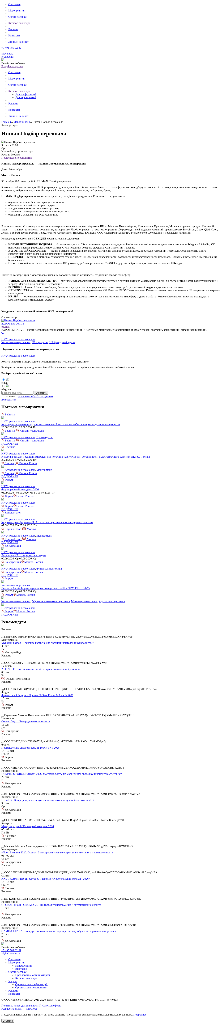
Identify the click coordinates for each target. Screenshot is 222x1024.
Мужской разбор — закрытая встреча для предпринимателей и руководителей (47, 642)
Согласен (8, 1020)
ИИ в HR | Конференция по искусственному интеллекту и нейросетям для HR (47, 800)
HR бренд (55, 342)
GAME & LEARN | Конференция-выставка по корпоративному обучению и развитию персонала (58, 931)
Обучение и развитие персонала (51, 601)
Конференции (23, 965)
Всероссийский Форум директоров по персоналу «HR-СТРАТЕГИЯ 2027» (45, 588)
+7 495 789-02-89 (11, 47)
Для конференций (25, 94)
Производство (44, 437)
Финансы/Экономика (49, 568)
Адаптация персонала (112, 601)
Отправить (41, 392)
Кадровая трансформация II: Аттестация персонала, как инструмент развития (47, 522)
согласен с (29, 396)
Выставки (21, 968)
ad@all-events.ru (10, 953)
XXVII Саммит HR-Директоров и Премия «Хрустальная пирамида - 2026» (45, 878)
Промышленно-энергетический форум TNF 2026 (30, 747)
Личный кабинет (18, 41)
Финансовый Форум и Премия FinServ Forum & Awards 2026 (37, 695)
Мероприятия (16, 10)
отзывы (5, 326)
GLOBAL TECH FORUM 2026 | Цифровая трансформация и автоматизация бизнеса (51, 904)
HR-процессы (40, 342)
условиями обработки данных (35, 396)
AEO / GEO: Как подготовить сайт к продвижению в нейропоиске (41, 669)
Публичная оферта (50, 1005)
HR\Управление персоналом (18, 339)
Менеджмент (44, 469)
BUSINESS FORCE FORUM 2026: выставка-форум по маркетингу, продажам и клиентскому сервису (61, 773)
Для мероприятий (25, 97)
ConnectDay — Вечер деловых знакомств (25, 721)
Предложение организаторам (32, 975)
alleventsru (7, 53)
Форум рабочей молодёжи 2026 (20, 489)
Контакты (14, 35)
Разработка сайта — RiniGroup (19, 1008)
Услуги (12, 981)
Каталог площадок (19, 23)
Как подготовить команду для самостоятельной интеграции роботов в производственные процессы (60, 424)
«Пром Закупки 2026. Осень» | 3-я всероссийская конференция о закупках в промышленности (57, 852)
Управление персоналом (15, 342)
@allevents (7, 56)
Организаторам (17, 16)
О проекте (14, 4)
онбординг (68, 342)
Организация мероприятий (31, 987)
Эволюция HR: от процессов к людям (23, 555)
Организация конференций (31, 984)
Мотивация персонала (84, 601)
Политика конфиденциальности (20, 1005)
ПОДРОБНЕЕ (9, 443)
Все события (8, 399)
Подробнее (139, 1014)
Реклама (13, 29)
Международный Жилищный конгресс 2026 (27, 826)
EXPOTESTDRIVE (12, 323)
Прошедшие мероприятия (16, 157)
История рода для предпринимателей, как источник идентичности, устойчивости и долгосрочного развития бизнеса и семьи (75, 456)
